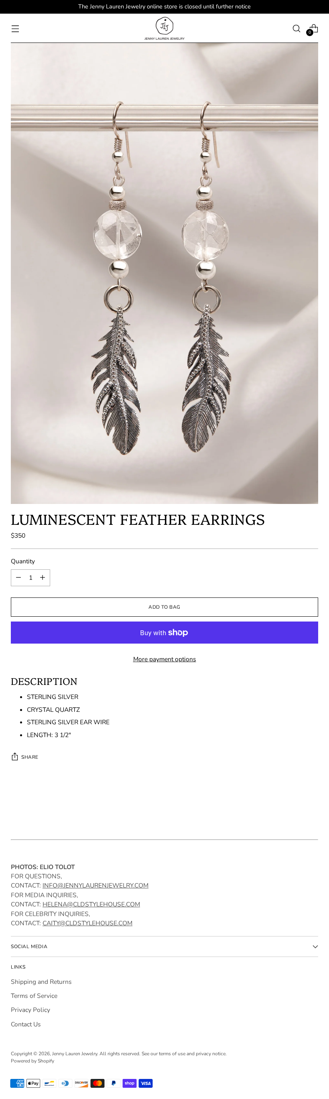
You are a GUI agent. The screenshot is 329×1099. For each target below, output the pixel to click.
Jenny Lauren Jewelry (74, 1053)
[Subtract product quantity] (18, 578)
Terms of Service (34, 995)
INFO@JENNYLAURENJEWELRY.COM (95, 885)
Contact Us (26, 1024)
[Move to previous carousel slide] (293, 809)
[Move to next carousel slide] (311, 808)
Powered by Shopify (32, 1061)
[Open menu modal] (15, 28)
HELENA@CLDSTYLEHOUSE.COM (91, 904)
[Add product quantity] (42, 578)
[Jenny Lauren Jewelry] (164, 28)
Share (30, 757)
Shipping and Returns (41, 981)
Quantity (23, 561)
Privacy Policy (30, 1010)
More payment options (164, 659)
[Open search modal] (296, 28)
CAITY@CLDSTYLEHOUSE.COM (87, 923)
